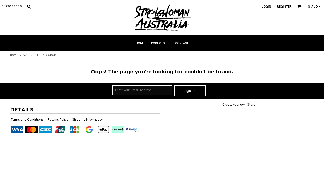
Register (284, 6)
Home (14, 55)
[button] (29, 6)
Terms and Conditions (27, 119)
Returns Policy (58, 119)
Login (266, 6)
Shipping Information (88, 119)
